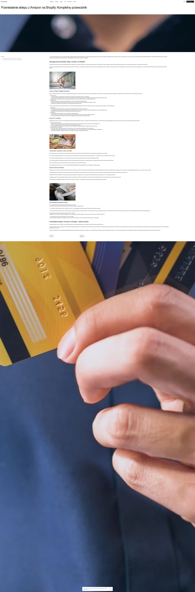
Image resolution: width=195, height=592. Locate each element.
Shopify (117, 226)
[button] (25, 58)
